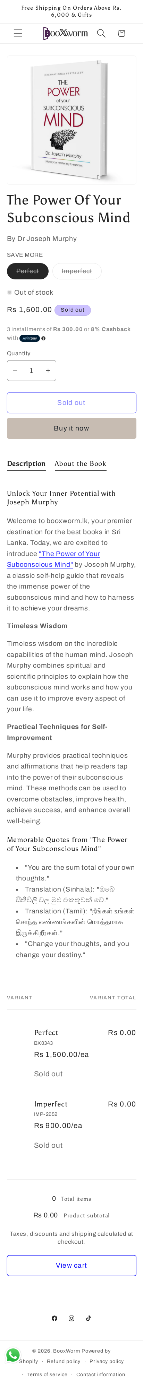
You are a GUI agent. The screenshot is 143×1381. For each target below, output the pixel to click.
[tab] (26, 465)
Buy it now (71, 428)
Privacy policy (107, 1361)
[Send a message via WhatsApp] (13, 1355)
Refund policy (64, 1361)
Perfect (32, 273)
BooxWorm (66, 1351)
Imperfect (82, 273)
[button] (18, 33)
